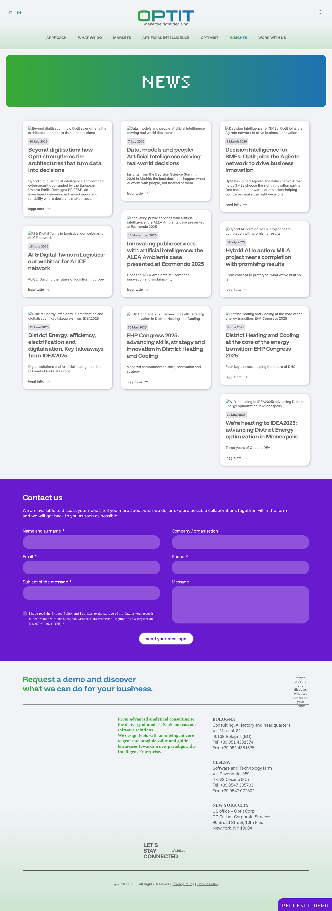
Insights (238, 37)
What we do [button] (90, 37)
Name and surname (43, 531)
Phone (180, 556)
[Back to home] (166, 18)
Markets (122, 37)
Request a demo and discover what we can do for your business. (88, 683)
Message (180, 582)
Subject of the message (47, 582)
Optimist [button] (209, 37)
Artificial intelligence (165, 37)
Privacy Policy (183, 884)
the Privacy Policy (59, 613)
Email (30, 556)
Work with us (272, 37)
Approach (56, 37)
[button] (320, 12)
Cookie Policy (207, 884)
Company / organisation (195, 531)
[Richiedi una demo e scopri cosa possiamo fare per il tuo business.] (300, 691)
